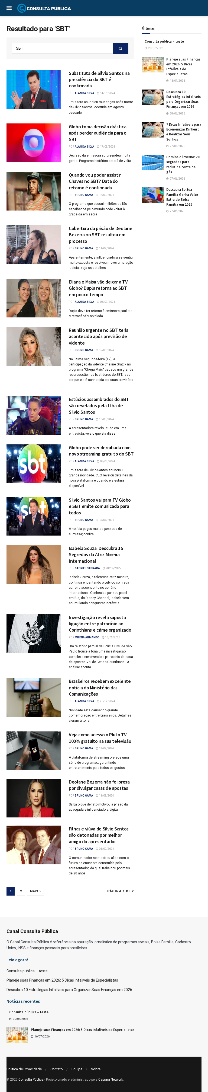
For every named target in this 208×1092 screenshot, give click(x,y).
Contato (56, 1069)
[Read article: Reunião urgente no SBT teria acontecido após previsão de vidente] (33, 346)
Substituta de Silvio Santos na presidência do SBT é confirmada (99, 79)
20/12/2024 (107, 701)
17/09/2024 (107, 146)
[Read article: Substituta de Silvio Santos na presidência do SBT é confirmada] (33, 89)
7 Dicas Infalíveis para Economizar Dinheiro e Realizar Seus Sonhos (183, 132)
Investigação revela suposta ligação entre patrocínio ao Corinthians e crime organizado (100, 623)
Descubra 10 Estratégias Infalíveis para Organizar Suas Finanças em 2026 (183, 99)
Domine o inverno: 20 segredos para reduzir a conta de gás (183, 164)
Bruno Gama (84, 194)
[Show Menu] (9, 8)
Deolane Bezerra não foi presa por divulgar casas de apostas (99, 785)
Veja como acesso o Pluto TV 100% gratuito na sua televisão (100, 737)
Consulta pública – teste (164, 41)
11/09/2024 (106, 248)
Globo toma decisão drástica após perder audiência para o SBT (97, 132)
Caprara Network (110, 1079)
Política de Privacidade (24, 1069)
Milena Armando (87, 637)
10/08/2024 (106, 419)
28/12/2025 (113, 568)
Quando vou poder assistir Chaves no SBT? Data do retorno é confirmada (95, 181)
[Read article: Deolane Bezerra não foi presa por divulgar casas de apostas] (33, 798)
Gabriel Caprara (87, 568)
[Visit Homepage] (44, 8)
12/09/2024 (106, 194)
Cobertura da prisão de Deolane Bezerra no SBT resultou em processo (100, 234)
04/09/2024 (106, 848)
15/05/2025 (112, 637)
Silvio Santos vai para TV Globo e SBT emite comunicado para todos (100, 506)
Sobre (95, 1069)
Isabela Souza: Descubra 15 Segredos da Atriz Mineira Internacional (96, 554)
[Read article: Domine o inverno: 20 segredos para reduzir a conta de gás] (153, 162)
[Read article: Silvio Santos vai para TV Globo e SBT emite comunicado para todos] (33, 516)
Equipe (77, 1069)
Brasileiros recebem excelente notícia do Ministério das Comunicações (100, 687)
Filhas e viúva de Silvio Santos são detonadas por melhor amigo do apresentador (99, 835)
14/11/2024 (107, 93)
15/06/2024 (106, 519)
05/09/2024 (107, 301)
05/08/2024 (107, 461)
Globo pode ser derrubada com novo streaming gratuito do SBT (101, 450)
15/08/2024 (106, 350)
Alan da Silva (84, 93)
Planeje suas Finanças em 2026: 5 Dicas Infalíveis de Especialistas (183, 67)
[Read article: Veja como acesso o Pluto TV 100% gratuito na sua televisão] (33, 750)
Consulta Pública (31, 1079)
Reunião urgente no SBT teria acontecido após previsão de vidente (98, 336)
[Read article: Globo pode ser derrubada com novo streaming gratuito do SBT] (33, 463)
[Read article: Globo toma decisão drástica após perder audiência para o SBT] (33, 142)
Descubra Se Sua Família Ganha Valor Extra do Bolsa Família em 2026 (182, 197)
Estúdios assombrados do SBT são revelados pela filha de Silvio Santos (99, 405)
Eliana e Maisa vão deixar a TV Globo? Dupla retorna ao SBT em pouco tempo (98, 288)
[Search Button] (120, 48)
